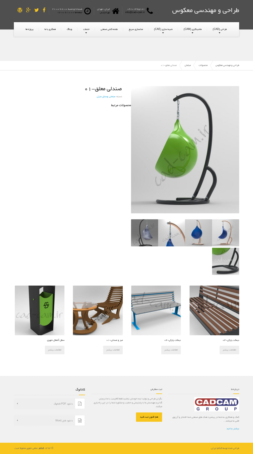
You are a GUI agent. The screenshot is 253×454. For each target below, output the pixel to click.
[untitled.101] (185, 149)
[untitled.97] (198, 232)
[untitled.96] (225, 232)
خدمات (86, 29)
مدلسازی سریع (136, 29)
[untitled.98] (171, 232)
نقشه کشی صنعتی (109, 29)
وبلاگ (69, 29)
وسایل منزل (102, 96)
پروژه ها (29, 29)
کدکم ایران (216, 448)
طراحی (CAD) (220, 29)
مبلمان (112, 96)
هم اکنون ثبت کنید (149, 417)
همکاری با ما (50, 29)
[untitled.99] (144, 232)
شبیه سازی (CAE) (163, 29)
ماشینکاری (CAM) (193, 29)
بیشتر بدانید (233, 428)
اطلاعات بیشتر (229, 350)
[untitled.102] (225, 261)
